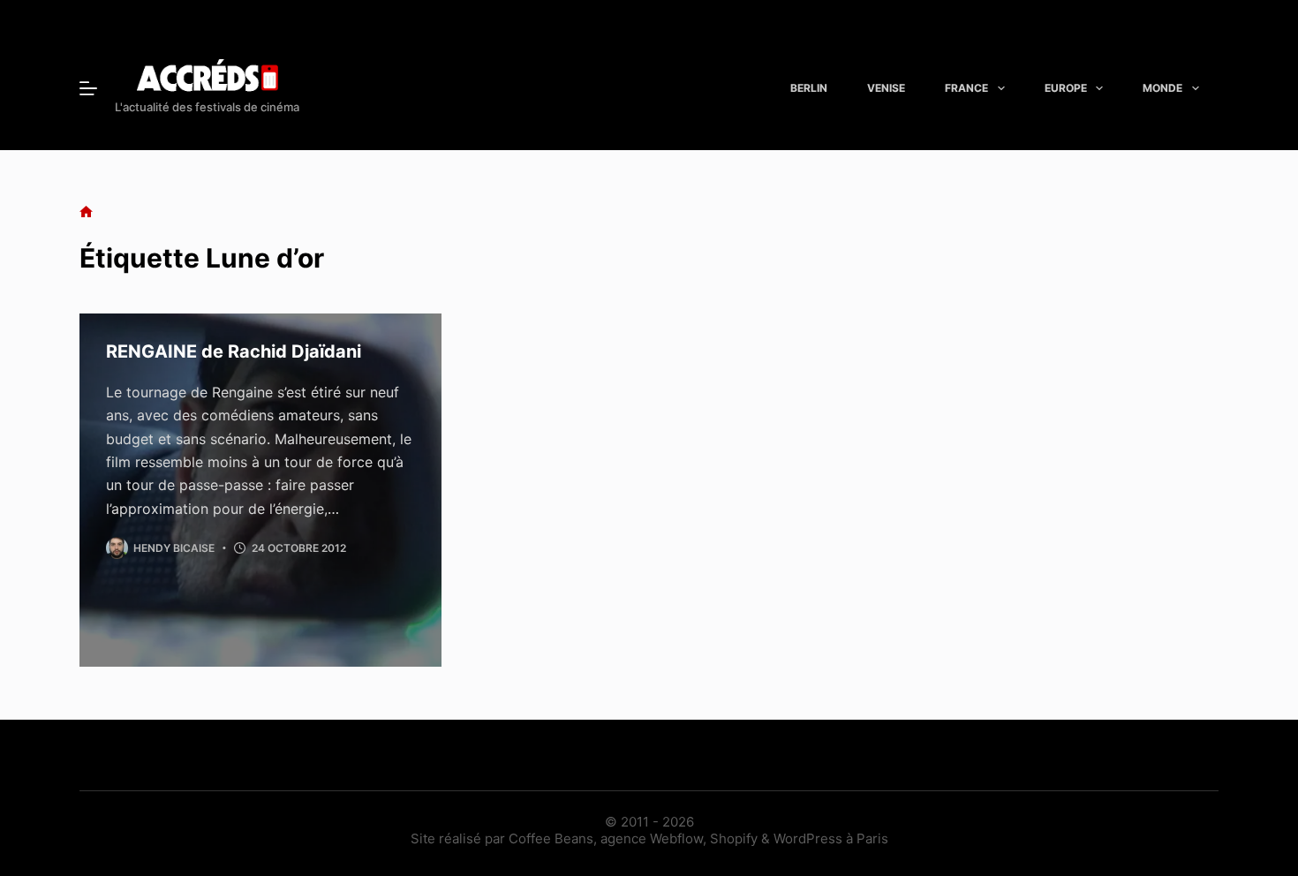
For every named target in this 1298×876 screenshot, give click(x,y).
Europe (1066, 87)
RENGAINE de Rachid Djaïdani (233, 351)
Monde (1162, 87)
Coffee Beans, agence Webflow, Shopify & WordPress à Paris (698, 838)
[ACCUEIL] (86, 212)
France (966, 87)
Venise (886, 87)
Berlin (808, 87)
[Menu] (88, 88)
